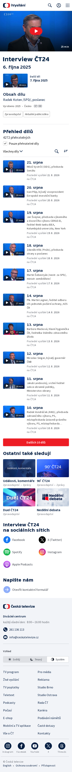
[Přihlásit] (58, 5)
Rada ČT (43, 702)
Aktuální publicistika (36, 114)
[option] (14, 659)
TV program (11, 672)
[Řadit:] (66, 151)
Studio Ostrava (47, 695)
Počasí (7, 710)
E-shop (7, 718)
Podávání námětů (49, 718)
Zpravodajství (13, 114)
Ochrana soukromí (26, 765)
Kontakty (44, 733)
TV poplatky (11, 687)
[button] (36, 31)
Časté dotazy (46, 726)
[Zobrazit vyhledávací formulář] (50, 5)
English (7, 765)
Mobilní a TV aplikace (17, 726)
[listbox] (36, 659)
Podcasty (9, 702)
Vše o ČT (8, 733)
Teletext (8, 695)
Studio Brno (45, 687)
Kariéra (42, 710)
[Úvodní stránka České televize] (19, 606)
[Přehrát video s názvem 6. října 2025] (36, 31)
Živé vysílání (11, 679)
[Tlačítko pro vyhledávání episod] (57, 151)
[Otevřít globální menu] (67, 5)
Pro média (44, 672)
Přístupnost (48, 765)
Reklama (43, 679)
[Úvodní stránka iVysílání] (14, 5)
